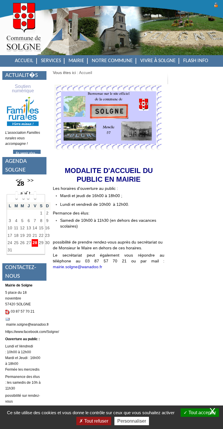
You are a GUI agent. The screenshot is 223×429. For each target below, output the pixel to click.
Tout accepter (201, 412)
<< (19, 180)
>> (30, 180)
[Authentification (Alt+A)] (216, 4)
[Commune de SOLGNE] (22, 32)
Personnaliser (131, 421)
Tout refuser (95, 421)
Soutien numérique (23, 88)
